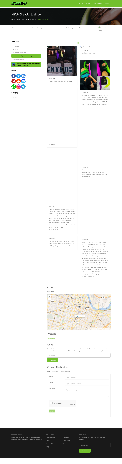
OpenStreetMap (101, 329)
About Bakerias (50, 438)
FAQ (47, 447)
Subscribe (53, 360)
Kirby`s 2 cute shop (80, 316)
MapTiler (95, 329)
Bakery (16, 97)
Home (81, 3)
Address (16, 46)
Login (107, 3)
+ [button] (49, 296)
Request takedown (19, 59)
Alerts (16, 49)
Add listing (66, 441)
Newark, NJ (31, 19)
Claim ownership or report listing (23, 56)
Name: (51, 376)
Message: (52, 388)
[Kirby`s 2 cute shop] (79, 312)
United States (21, 19)
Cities (88, 3)
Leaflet (89, 329)
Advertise (66, 438)
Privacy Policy (50, 444)
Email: (51, 382)
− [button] (49, 299)
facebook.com (52, 338)
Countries (98, 3)
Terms (48, 441)
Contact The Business (20, 52)
